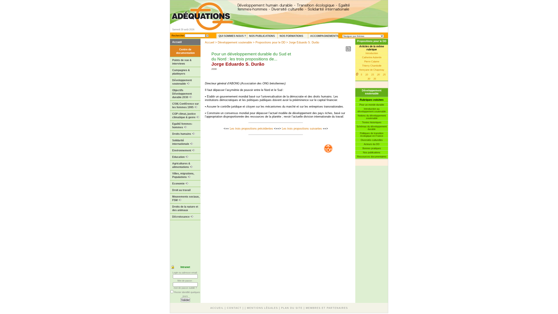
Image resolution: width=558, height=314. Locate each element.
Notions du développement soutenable (372, 116)
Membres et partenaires (327, 308)
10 (366, 74)
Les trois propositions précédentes (251, 128)
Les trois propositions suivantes (302, 128)
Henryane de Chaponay (371, 69)
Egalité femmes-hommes (182, 125)
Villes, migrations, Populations (183, 175)
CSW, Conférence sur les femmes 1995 (185, 105)
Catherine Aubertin (371, 57)
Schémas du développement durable (372, 127)
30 (368, 78)
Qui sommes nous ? (232, 36)
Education (178, 157)
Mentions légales (262, 308)
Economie (178, 183)
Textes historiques (371, 122)
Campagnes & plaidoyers (181, 72)
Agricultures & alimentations (181, 165)
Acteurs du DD (371, 144)
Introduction (372, 53)
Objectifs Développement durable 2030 (182, 94)
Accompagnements (324, 36)
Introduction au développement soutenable (371, 110)
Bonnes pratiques (371, 148)
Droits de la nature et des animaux (185, 208)
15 (372, 74)
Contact (234, 308)
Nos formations (291, 36)
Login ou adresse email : (185, 272)
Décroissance (181, 216)
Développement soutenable (182, 82)
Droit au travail (181, 190)
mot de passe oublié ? (185, 288)
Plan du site (292, 308)
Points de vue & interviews (182, 62)
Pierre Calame (371, 61)
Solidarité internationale (181, 142)
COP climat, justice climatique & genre (184, 115)
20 (378, 74)
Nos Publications (262, 36)
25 (384, 74)
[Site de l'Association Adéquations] (202, 22)
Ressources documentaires (371, 156)
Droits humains (182, 133)
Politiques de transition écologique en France (371, 134)
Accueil (177, 42)
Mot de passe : (185, 280)
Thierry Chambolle (371, 65)
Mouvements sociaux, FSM (185, 198)
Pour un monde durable (371, 104)
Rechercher (178, 35)
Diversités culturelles (372, 140)
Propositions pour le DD (371, 41)
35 (374, 78)
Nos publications (371, 152)
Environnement (182, 150)
